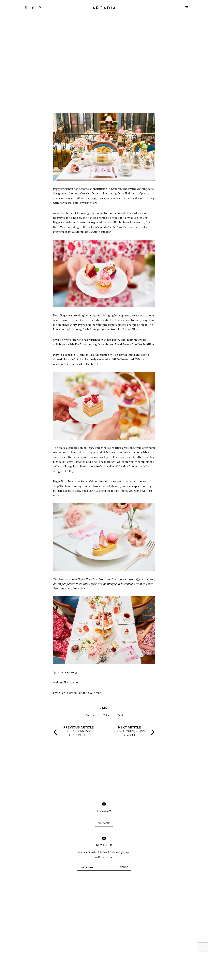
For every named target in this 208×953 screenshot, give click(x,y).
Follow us (104, 823)
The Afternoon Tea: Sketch (78, 731)
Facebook (91, 715)
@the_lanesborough (66, 672)
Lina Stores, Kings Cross (129, 731)
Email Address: (86, 867)
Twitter (106, 715)
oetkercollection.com (66, 682)
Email (120, 715)
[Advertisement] (104, 86)
